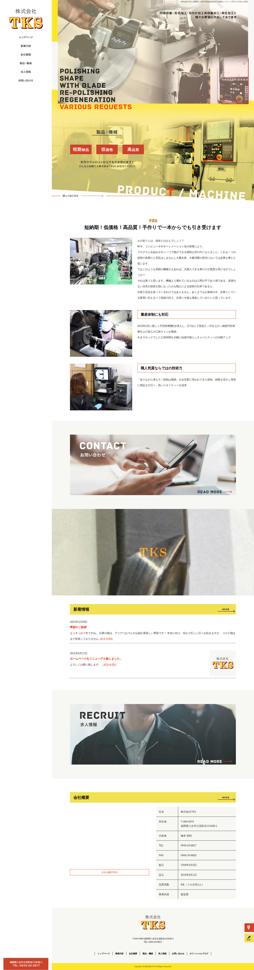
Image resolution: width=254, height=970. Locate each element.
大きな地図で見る (109, 872)
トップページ (26, 37)
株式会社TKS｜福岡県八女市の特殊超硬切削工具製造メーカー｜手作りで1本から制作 (214, 2)
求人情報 (26, 71)
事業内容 (26, 46)
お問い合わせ (26, 80)
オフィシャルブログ (199, 953)
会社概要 (26, 54)
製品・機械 (83, 196)
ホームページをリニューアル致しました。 (96, 658)
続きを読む (107, 638)
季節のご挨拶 (78, 627)
